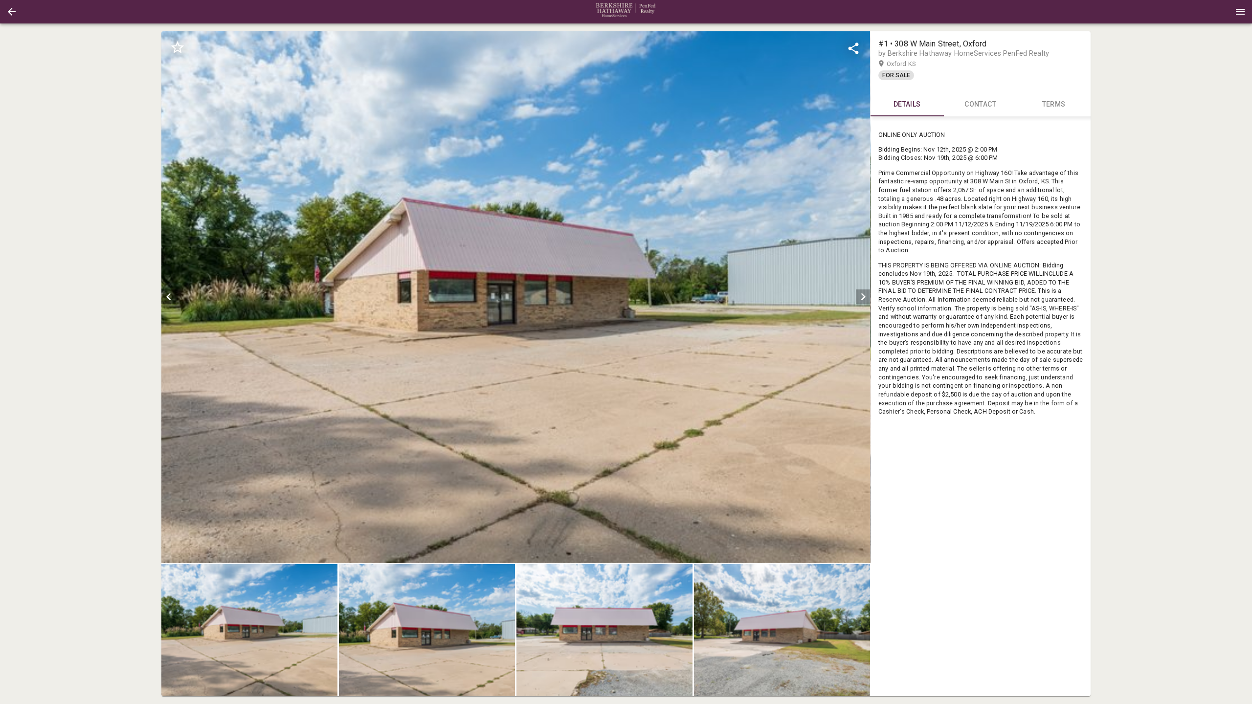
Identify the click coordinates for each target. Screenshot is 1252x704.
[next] (863, 296)
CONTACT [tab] (980, 104)
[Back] (11, 11)
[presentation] (626, 12)
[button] (11, 11)
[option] (515, 297)
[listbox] (515, 297)
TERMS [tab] (1054, 104)
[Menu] (1240, 11)
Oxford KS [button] (911, 63)
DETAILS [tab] (907, 104)
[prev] (168, 296)
